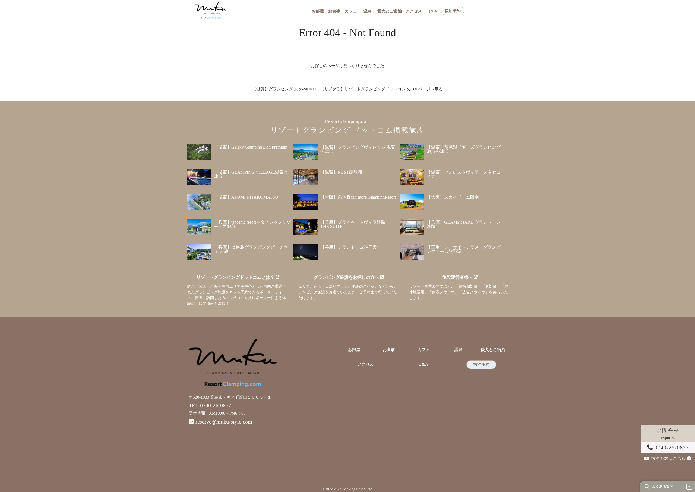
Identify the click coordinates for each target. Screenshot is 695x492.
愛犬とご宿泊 (389, 11)
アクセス (414, 11)
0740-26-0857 (671, 447)
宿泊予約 (452, 11)
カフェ (351, 11)
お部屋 (318, 11)
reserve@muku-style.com (223, 422)
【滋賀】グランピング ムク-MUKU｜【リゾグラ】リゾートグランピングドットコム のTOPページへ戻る (347, 89)
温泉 (367, 11)
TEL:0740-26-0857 (210, 405)
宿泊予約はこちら (668, 458)
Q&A (432, 11)
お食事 (334, 11)
